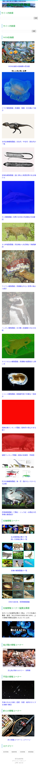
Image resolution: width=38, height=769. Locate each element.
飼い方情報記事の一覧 (19, 539)
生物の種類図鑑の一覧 (19, 570)
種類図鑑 (30, 752)
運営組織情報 (19, 759)
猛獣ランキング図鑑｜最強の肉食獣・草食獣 (18, 455)
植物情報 (14, 752)
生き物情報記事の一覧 (19, 537)
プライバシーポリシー (19, 761)
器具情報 (6, 752)
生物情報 (22, 752)
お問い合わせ (19, 763)
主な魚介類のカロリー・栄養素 (19, 670)
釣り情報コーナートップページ (19, 740)
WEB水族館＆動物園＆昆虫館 (19, 66)
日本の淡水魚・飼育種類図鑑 (19, 602)
